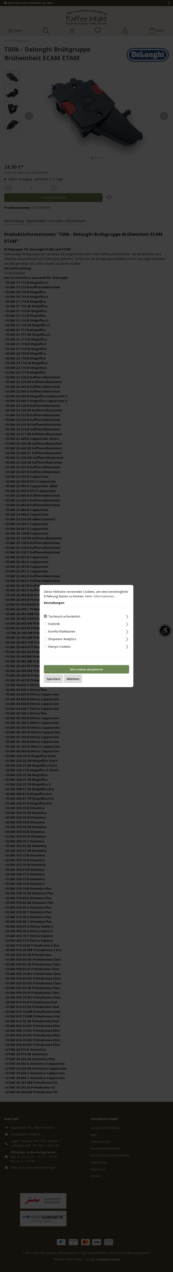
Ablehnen (73, 679)
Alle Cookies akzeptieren (86, 669)
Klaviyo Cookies (59, 646)
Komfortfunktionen (61, 631)
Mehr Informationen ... (101, 596)
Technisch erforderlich (64, 616)
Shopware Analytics (62, 639)
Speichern (53, 679)
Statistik (54, 624)
